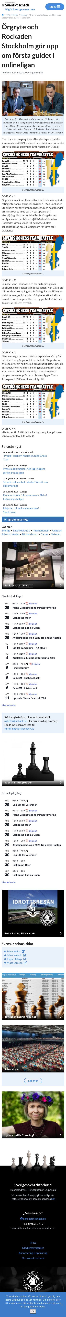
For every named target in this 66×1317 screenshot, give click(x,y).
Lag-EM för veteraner (25, 804)
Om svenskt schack (33, 1258)
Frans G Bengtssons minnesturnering (34, 607)
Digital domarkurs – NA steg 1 (30, 648)
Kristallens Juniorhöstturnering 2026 (34, 658)
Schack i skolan (10, 534)
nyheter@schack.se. (15, 720)
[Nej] (61, 1304)
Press (33, 1242)
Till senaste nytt (17, 519)
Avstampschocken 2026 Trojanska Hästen (37, 637)
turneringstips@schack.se (19, 728)
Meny (53, 6)
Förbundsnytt (30, 534)
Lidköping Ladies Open (26, 627)
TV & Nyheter (12, 15)
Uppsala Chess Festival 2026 (29, 698)
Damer (44, 534)
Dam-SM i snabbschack (26, 678)
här (53, 1198)
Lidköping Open (22, 617)
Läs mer (33, 1080)
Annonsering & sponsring (33, 1252)
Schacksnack (14, 955)
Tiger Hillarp (14, 959)
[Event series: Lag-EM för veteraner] (27, 800)
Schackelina (13, 951)
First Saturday (21, 668)
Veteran (55, 534)
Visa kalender (9, 705)
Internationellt (41, 530)
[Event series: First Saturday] (27, 663)
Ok (33, 1311)
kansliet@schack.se (34, 1218)
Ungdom (57, 530)
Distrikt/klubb (21, 530)
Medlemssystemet (33, 1247)
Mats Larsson (14, 962)
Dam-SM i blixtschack (25, 688)
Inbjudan (33, 603)
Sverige (23, 15)
